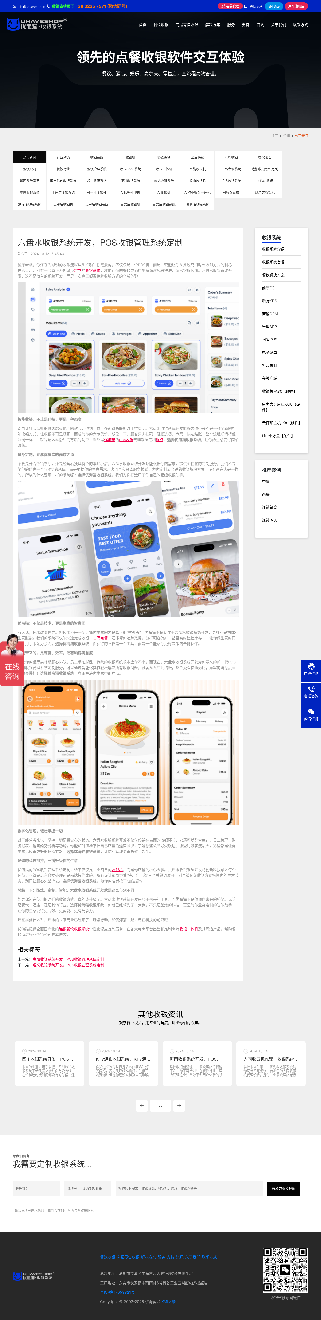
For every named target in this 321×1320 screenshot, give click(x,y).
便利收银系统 (130, 181)
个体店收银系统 (63, 192)
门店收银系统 (231, 181)
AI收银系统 (231, 192)
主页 (275, 136)
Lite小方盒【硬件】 (278, 435)
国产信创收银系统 (63, 181)
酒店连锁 (197, 157)
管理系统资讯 (29, 181)
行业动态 (63, 157)
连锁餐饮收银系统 (74, 929)
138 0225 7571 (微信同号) (101, 6)
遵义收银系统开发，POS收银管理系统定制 (68, 965)
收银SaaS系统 (130, 169)
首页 (142, 24)
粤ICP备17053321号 (117, 1292)
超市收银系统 (97, 181)
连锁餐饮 (269, 507)
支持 (245, 24)
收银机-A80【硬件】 (279, 391)
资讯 (260, 24)
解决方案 (212, 24)
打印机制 (269, 365)
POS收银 (231, 157)
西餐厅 (267, 494)
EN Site (274, 6)
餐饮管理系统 (97, 169)
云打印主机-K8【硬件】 (282, 422)
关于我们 (278, 24)
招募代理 (232, 6)
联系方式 (300, 24)
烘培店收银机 (265, 192)
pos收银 (126, 439)
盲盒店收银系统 (164, 204)
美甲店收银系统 (96, 204)
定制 (78, 270)
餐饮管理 (264, 157)
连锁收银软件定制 (265, 169)
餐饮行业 (63, 169)
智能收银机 (197, 169)
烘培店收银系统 (29, 204)
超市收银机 (197, 181)
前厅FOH (269, 288)
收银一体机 (164, 169)
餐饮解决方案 (273, 275)
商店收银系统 (164, 181)
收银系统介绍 (273, 249)
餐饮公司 (29, 169)
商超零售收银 (187, 24)
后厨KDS (269, 300)
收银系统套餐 (273, 262)
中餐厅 (267, 481)
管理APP (269, 326)
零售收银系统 (29, 192)
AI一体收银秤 (96, 192)
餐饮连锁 (164, 157)
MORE (160, 1106)
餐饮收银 (160, 24)
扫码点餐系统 (231, 169)
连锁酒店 (269, 520)
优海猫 (109, 439)
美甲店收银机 (63, 204)
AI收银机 (163, 192)
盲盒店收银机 (130, 204)
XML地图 (169, 1301)
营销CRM (270, 313)
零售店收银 (265, 181)
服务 (231, 24)
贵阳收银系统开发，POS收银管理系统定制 (68, 959)
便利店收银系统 (197, 204)
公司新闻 (301, 136)
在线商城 (269, 378)
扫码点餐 (100, 638)
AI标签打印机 (130, 192)
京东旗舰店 (296, 6)
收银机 (130, 157)
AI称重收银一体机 (197, 192)
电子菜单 (269, 352)
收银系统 (96, 157)
